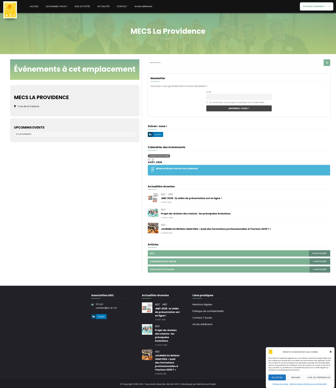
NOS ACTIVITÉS (82, 6)
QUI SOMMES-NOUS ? (56, 6)
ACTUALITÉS (103, 6)
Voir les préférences (318, 377)
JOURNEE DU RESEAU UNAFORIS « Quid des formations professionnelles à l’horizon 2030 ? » (216, 229)
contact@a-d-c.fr (106, 307)
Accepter (277, 377)
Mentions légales (202, 304)
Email (208, 92)
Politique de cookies (280, 384)
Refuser (296, 377)
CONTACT (122, 6)
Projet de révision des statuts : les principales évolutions (196, 213)
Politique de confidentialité (208, 311)
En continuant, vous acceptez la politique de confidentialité (237, 102)
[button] (330, 351)
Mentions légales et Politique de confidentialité (308, 384)
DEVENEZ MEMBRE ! (314, 6)
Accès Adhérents (143, 6)
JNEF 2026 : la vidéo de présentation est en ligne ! (191, 198)
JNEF (170, 194)
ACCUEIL (34, 6)
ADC (163, 194)
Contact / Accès (202, 317)
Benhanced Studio (206, 384)
